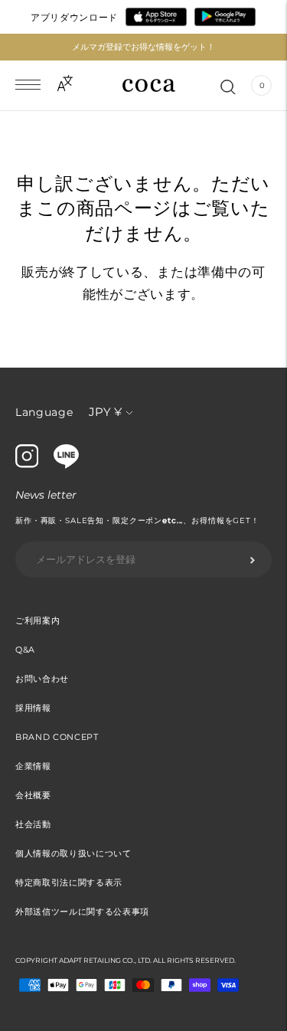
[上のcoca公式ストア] (66, 465)
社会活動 (33, 824)
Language (44, 412)
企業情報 (33, 766)
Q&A (25, 649)
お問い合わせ (42, 678)
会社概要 (33, 795)
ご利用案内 (37, 620)
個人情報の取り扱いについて (73, 853)
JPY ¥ (105, 411)
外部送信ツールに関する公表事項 (82, 911)
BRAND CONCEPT (57, 737)
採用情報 (33, 707)
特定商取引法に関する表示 (68, 882)
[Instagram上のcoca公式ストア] (26, 464)
